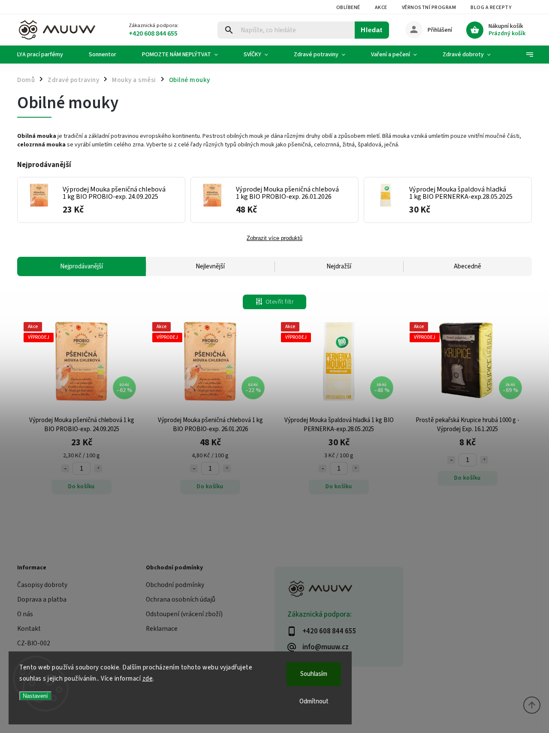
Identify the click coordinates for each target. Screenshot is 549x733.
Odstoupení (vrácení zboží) (184, 614)
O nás (25, 614)
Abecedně (467, 266)
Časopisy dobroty (42, 585)
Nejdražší (338, 266)
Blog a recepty (491, 7)
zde (147, 678)
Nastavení (35, 696)
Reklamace (162, 628)
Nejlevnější (210, 266)
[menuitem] (46, 55)
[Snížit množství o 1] (65, 468)
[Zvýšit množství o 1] (98, 468)
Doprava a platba (41, 599)
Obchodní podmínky (175, 585)
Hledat (372, 29)
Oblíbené (348, 7)
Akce (381, 7)
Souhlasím (313, 673)
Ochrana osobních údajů (180, 599)
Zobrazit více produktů (274, 238)
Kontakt (29, 628)
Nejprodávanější (81, 266)
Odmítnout (314, 701)
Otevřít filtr (279, 302)
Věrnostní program (429, 7)
